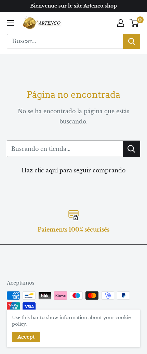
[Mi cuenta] (120, 23)
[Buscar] (131, 41)
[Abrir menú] (10, 23)
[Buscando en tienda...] (131, 149)
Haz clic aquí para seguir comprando (73, 170)
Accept (26, 337)
